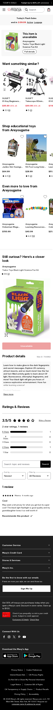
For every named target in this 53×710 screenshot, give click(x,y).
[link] (13, 104)
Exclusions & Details (21, 620)
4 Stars (5, 437)
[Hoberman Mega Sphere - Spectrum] (13, 208)
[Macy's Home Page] (14, 10)
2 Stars (5, 447)
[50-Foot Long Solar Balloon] (36, 147)
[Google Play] (32, 655)
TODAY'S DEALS (10, 3)
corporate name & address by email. (26, 704)
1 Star (5, 452)
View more (8, 394)
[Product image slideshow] (26, 308)
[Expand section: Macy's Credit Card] (26, 552)
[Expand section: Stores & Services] (26, 560)
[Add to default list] (22, 70)
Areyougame (29, 41)
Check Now (34, 620)
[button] (26, 308)
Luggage (38, 22)
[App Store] (10, 655)
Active (30, 22)
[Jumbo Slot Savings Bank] (13, 147)
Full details (29, 51)
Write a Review (45, 420)
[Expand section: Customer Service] (26, 545)
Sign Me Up (26, 588)
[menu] (4, 9)
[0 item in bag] (49, 10)
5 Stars (5, 432)
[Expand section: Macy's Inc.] (26, 568)
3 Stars (5, 442)
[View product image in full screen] (6, 335)
